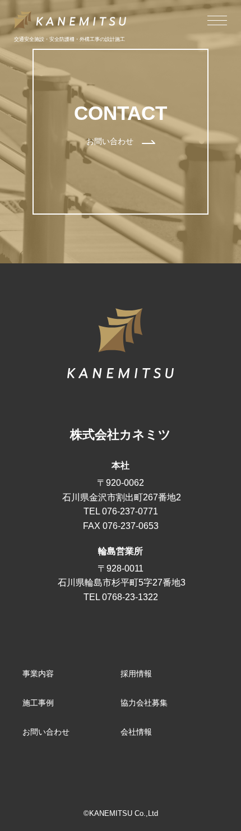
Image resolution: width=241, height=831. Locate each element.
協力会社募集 (144, 703)
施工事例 (38, 703)
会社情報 (136, 732)
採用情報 (136, 673)
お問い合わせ (45, 732)
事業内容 (38, 673)
